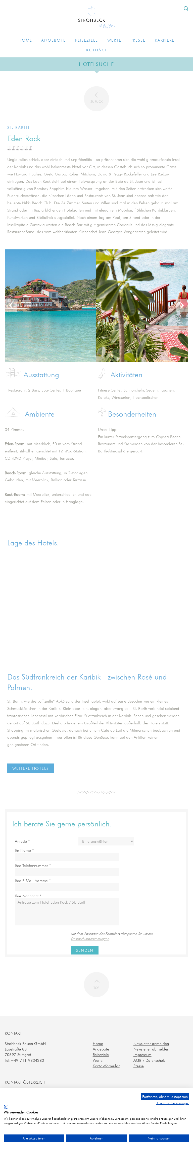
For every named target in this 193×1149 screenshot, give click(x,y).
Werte (114, 40)
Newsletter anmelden (151, 1043)
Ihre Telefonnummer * (33, 865)
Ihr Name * (24, 850)
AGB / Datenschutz (149, 1060)
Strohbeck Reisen (96, 17)
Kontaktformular (106, 1065)
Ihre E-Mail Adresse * (33, 880)
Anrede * (22, 841)
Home (25, 40)
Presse (138, 40)
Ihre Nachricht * (28, 896)
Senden (85, 950)
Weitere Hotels (30, 768)
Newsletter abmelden (151, 1048)
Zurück (96, 102)
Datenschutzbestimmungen (90, 939)
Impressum (142, 1054)
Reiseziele (86, 40)
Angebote (53, 40)
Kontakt (96, 49)
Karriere (164, 40)
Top (96, 988)
